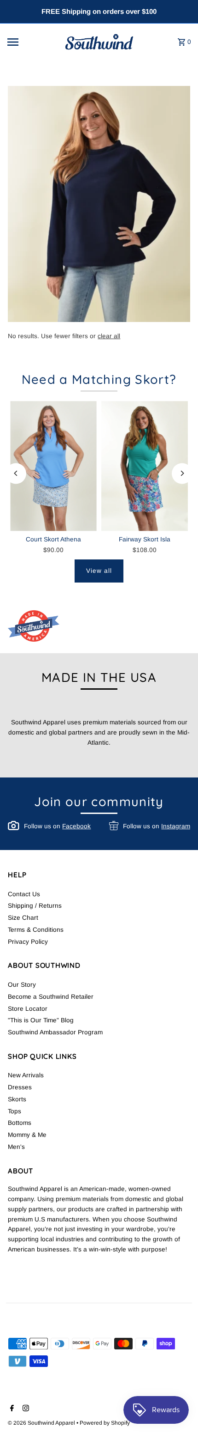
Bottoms (19, 1122)
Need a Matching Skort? (99, 379)
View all (99, 570)
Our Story (22, 984)
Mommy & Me (27, 1134)
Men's (16, 1146)
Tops (14, 1111)
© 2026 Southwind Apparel (42, 1423)
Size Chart (23, 917)
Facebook (76, 826)
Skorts (17, 1099)
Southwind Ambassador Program (55, 1032)
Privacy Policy (28, 941)
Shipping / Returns (35, 905)
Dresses (20, 1087)
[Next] (182, 473)
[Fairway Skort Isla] (144, 466)
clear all (109, 336)
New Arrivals (26, 1075)
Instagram (175, 826)
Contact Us (24, 894)
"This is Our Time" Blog (41, 1020)
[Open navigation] (31, 42)
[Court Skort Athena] (53, 466)
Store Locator (27, 1008)
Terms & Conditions (36, 929)
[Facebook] (11, 1409)
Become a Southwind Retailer (50, 996)
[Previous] (16, 473)
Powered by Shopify (105, 1423)
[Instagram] (24, 1409)
